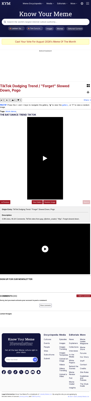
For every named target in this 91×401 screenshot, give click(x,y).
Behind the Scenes (73, 367)
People (47, 347)
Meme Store (82, 348)
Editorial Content (75, 29)
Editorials (61, 3)
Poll (70, 378)
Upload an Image (63, 360)
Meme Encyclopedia (32, 3)
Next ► (86, 202)
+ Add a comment (84, 296)
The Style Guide (84, 385)
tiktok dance (10, 111)
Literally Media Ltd (46, 394)
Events (47, 343)
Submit (47, 358)
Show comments (45, 305)
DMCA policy (36, 396)
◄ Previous (5, 202)
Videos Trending (63, 369)
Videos (62, 365)
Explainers (73, 343)
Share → (87, 100)
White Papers (72, 361)
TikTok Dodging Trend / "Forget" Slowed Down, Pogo (34, 209)
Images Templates (63, 354)
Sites (46, 351)
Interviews (73, 351)
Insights (72, 388)
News (71, 339)
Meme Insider (72, 383)
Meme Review (72, 373)
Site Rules (84, 372)
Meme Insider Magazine (84, 341)
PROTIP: (3, 105)
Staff (82, 361)
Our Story (84, 357)
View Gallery (37, 202)
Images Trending (63, 348)
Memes (60, 29)
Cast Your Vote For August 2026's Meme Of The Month (45, 41)
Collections (73, 347)
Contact (83, 365)
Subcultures (49, 355)
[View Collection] (88, 86)
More (73, 3)
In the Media (71, 356)
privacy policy (24, 396)
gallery (65, 105)
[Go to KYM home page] (6, 4)
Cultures (47, 339)
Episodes (63, 339)
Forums (83, 353)
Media (49, 3)
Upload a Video (63, 375)
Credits (83, 368)
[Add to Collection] (88, 92)
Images (49, 29)
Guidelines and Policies (84, 378)
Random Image (49, 202)
